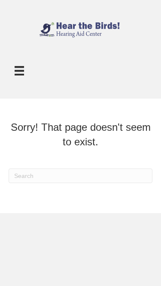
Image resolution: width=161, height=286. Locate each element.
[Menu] (19, 70)
